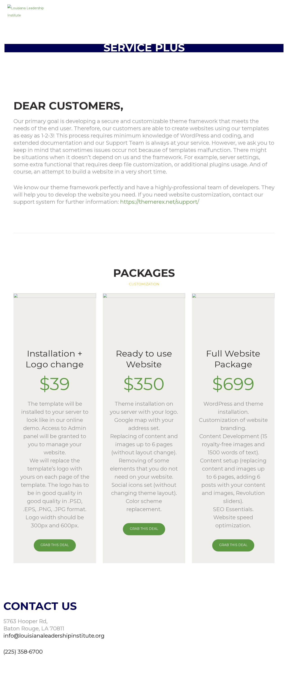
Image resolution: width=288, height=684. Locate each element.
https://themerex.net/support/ (159, 202)
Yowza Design (272, 673)
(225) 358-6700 (23, 651)
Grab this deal (54, 545)
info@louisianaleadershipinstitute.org (53, 635)
